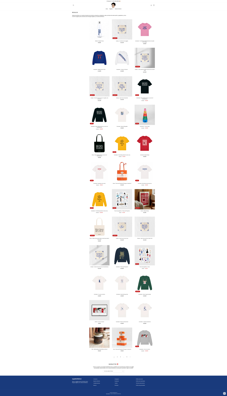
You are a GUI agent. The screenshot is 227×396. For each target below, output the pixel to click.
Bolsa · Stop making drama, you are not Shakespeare (99, 155)
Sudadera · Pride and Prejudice (122, 266)
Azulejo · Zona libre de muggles (122, 41)
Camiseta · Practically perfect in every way (122, 154)
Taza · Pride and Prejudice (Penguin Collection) (122, 349)
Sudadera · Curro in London (145, 349)
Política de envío (139, 379)
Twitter (116, 383)
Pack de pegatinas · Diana (145, 266)
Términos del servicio (140, 383)
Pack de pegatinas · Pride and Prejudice (122, 210)
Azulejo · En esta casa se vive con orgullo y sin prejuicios (99, 98)
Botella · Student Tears (99, 41)
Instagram (117, 379)
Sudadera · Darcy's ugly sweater (145, 294)
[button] (73, 5)
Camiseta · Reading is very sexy (99, 183)
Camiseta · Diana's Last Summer (122, 321)
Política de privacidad (140, 385)
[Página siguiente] (130, 357)
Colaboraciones (96, 383)
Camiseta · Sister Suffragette (122, 126)
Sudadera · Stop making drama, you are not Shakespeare (99, 127)
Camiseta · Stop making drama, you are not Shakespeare (144, 98)
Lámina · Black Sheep (145, 210)
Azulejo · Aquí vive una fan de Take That (144, 238)
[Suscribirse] (122, 371)
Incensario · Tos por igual (145, 126)
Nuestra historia (96, 381)
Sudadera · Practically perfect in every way (99, 210)
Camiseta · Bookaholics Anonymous (145, 183)
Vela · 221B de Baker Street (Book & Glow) (99, 349)
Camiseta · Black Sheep (144, 154)
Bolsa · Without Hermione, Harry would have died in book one (99, 239)
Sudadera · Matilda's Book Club (99, 69)
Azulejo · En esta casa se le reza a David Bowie (99, 266)
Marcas (94, 385)
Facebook (117, 381)
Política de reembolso (140, 381)
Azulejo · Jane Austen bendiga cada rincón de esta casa (145, 70)
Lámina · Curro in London (99, 321)
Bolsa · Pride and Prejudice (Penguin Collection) (122, 183)
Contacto (95, 379)
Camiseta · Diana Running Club (122, 294)
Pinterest (116, 385)
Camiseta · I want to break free (145, 321)
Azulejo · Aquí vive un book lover (122, 238)
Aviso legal (108, 393)
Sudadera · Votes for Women (122, 69)
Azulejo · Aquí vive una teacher (122, 97)
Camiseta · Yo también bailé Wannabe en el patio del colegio (144, 42)
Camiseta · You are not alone (99, 294)
